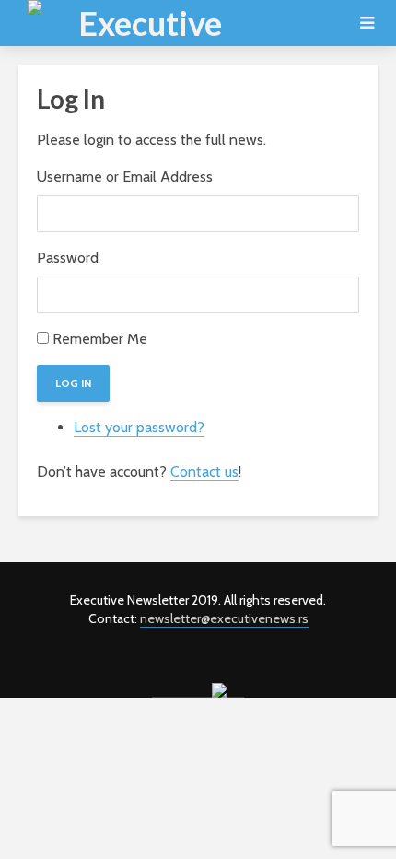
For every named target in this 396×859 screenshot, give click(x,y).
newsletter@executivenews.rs (224, 618)
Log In (73, 383)
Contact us (204, 471)
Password (68, 257)
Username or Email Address (125, 176)
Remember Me (99, 338)
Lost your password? (139, 427)
